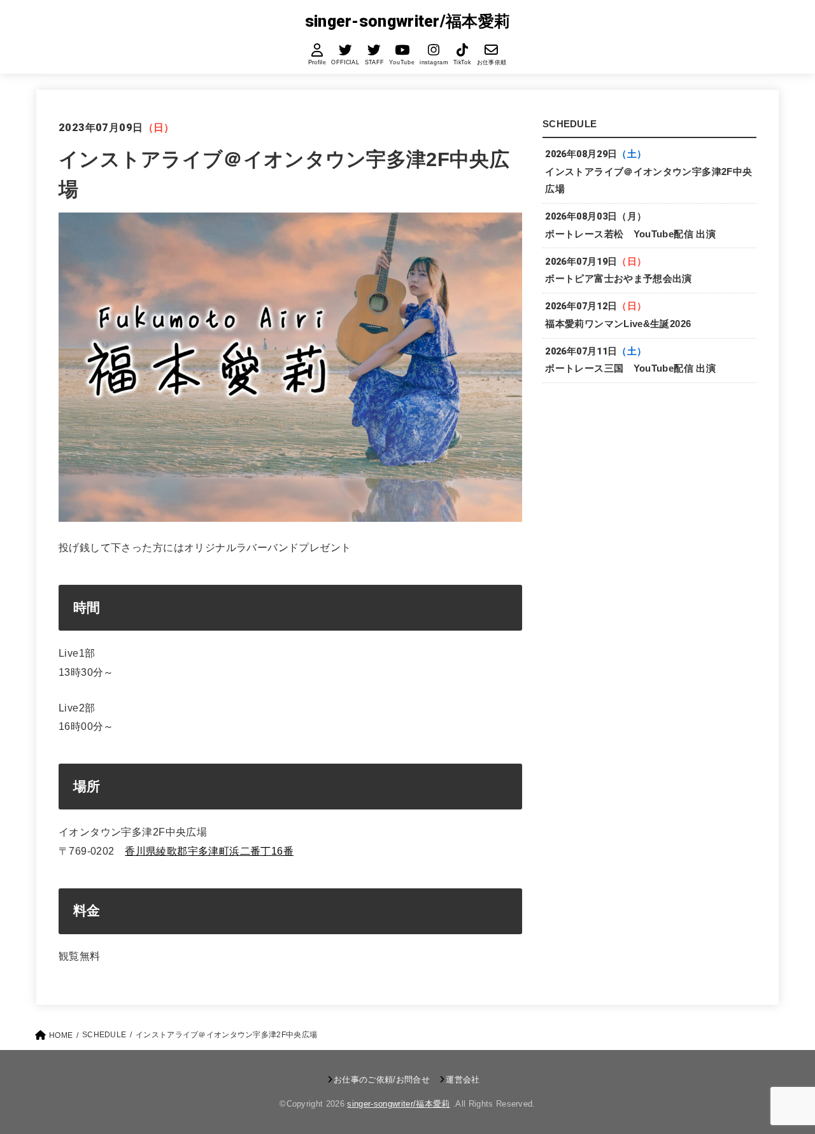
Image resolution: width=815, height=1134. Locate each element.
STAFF (374, 62)
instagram (434, 62)
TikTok (462, 62)
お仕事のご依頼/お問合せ (382, 1079)
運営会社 (462, 1079)
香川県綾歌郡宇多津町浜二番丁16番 (209, 851)
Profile (317, 62)
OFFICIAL (346, 62)
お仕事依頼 (491, 62)
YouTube (402, 62)
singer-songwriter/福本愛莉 (408, 21)
